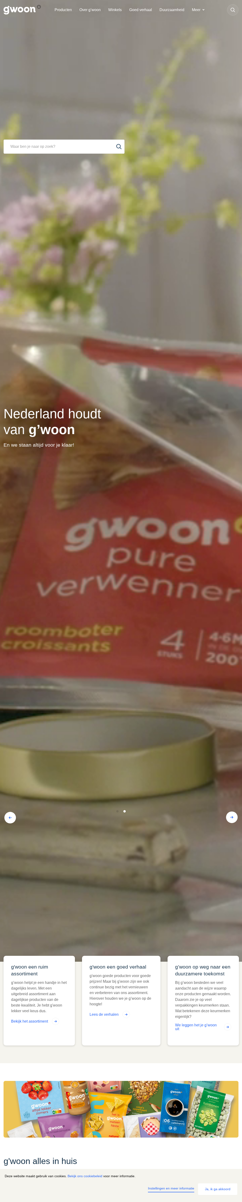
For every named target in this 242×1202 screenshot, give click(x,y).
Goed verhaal (140, 10)
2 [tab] (125, 811)
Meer (196, 10)
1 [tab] (118, 811)
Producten (63, 10)
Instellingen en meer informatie (171, 1188)
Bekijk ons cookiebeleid (85, 1176)
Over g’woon (90, 10)
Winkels (115, 10)
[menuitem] (63, 9)
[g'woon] (27, 10)
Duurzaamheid (172, 10)
